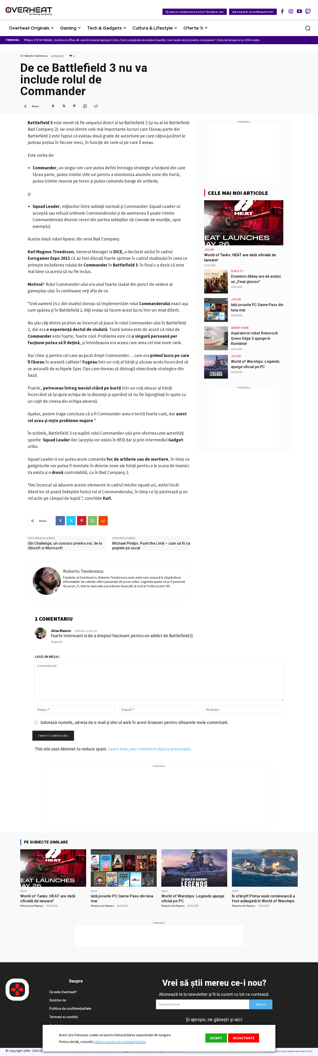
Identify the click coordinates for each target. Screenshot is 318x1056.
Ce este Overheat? (63, 992)
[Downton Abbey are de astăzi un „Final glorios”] (216, 281)
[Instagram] (291, 11)
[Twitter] (63, 106)
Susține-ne (57, 1000)
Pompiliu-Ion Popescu (32, 905)
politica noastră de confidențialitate (120, 1041)
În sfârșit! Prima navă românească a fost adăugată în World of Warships (263, 898)
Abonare (261, 1004)
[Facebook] (282, 11)
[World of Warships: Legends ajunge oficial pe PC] (216, 367)
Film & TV (237, 271)
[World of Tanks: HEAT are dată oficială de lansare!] (243, 222)
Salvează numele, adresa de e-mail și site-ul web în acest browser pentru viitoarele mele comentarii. (134, 722)
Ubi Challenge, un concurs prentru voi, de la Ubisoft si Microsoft (65, 545)
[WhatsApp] (85, 106)
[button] (307, 28)
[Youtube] (299, 11)
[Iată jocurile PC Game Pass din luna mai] (216, 310)
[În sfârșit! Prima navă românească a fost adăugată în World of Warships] (265, 868)
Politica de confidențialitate (70, 1008)
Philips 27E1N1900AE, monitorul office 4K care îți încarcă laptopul (67, 40)
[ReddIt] (95, 106)
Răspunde (57, 642)
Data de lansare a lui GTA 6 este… (239, 40)
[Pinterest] (74, 106)
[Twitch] (307, 11)
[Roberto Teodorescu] (47, 581)
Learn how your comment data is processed (149, 749)
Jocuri (209, 249)
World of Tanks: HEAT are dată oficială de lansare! (47, 898)
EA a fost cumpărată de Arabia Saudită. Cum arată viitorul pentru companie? (164, 40)
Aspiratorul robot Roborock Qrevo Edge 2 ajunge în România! (254, 338)
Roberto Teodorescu (36, 55)
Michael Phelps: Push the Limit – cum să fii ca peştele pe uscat (151, 545)
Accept (216, 1038)
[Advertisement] (244, 153)
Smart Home (240, 327)
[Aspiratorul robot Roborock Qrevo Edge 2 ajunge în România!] (216, 338)
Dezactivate (243, 1038)
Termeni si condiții (63, 1017)
